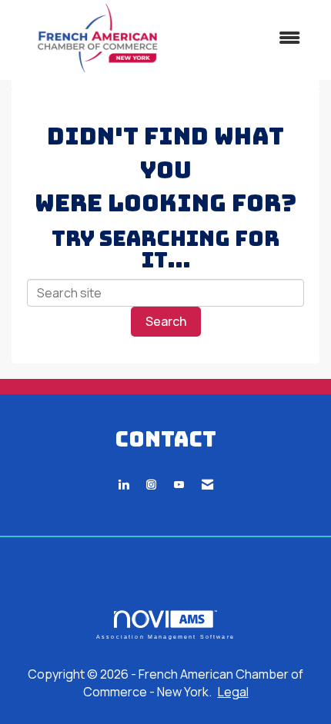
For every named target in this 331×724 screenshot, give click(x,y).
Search (165, 321)
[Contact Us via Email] (207, 485)
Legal (233, 691)
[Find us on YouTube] (179, 485)
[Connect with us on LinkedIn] (123, 485)
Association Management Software (165, 636)
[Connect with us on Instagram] (151, 485)
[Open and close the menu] (249, 38)
